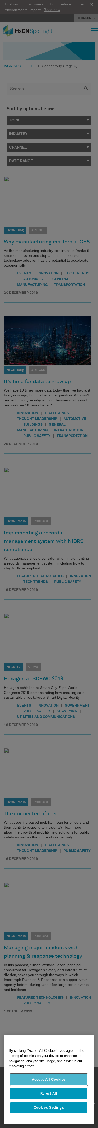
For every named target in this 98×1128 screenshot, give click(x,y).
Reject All (48, 1093)
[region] (49, 1079)
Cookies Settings (49, 1108)
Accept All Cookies (49, 1079)
